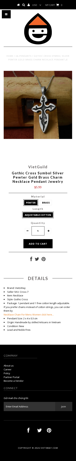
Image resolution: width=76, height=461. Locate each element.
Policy (7, 373)
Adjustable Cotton (38, 215)
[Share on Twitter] (37, 260)
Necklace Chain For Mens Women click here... (29, 314)
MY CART (53, 5)
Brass (46, 202)
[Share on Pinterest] (44, 260)
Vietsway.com (49, 448)
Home (9, 56)
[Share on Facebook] (31, 260)
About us (9, 365)
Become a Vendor (14, 380)
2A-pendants (23, 56)
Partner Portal (11, 377)
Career (7, 369)
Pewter (31, 202)
